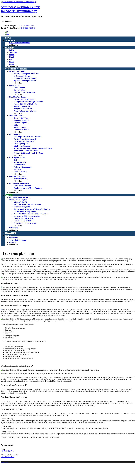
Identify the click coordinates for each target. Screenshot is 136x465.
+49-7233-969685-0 (7, 457)
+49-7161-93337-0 (7, 451)
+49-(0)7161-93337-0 (26, 26)
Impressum (4, 462)
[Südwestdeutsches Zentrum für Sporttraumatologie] (18, 2)
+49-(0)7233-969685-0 (27, 28)
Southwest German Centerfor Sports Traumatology (20, 9)
